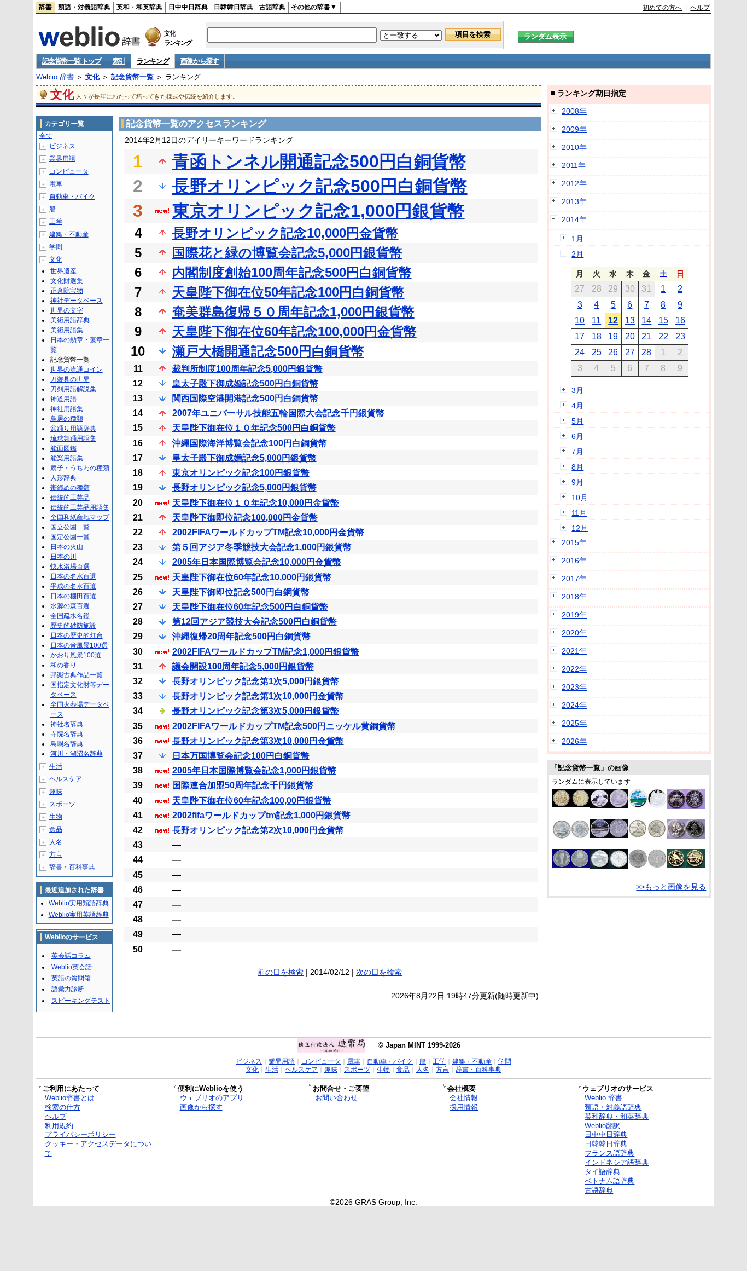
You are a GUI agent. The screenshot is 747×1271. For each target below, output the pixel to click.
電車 (55, 184)
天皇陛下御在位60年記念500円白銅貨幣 (250, 606)
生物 (55, 817)
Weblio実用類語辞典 (79, 903)
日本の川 (63, 557)
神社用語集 (66, 409)
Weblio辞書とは (70, 1098)
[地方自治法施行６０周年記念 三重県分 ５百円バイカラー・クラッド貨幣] (571, 837)
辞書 (45, 7)
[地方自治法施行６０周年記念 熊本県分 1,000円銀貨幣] (647, 805)
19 (613, 336)
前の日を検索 (281, 972)
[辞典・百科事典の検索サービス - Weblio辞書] (89, 43)
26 (613, 352)
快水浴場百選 (70, 566)
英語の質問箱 (71, 978)
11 (596, 320)
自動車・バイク (72, 196)
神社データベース (76, 300)
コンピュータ (69, 171)
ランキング (153, 61)
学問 (55, 247)
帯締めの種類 (70, 488)
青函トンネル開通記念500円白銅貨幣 (319, 161)
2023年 (574, 687)
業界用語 (62, 159)
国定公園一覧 (70, 537)
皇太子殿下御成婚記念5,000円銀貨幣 (244, 458)
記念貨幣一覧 (132, 77)
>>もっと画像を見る (671, 886)
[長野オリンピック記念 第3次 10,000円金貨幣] (686, 864)
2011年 (574, 165)
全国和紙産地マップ (79, 517)
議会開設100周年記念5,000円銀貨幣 (243, 666)
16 (680, 320)
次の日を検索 (379, 972)
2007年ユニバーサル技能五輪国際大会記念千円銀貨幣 (278, 413)
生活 (55, 766)
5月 (577, 421)
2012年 (574, 183)
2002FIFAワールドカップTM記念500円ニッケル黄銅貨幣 (284, 726)
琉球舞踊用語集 (73, 438)
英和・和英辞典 (139, 7)
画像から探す (199, 61)
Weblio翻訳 (602, 1126)
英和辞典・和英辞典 (617, 1116)
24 (580, 352)
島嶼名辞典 (66, 744)
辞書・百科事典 (72, 867)
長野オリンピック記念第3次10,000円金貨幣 (258, 741)
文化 (92, 77)
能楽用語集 (66, 458)
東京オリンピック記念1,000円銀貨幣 (318, 211)
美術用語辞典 (70, 320)
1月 (577, 238)
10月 (579, 497)
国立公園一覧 (70, 527)
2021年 (574, 650)
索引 (119, 61)
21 (646, 336)
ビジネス (62, 146)
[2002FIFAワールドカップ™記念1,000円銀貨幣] (571, 865)
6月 (577, 436)
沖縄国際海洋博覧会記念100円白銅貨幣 (249, 443)
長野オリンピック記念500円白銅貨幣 (320, 186)
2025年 (574, 723)
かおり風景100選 (75, 655)
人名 (55, 842)
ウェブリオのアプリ (212, 1098)
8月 (577, 467)
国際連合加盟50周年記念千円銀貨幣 (242, 785)
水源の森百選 (70, 606)
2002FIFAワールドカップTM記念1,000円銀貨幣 (265, 651)
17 (580, 336)
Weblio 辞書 (55, 77)
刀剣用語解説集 (73, 389)
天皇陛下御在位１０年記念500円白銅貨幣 (254, 427)
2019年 (574, 614)
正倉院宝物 (66, 290)
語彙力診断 (67, 989)
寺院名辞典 (66, 734)
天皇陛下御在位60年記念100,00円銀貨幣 (251, 800)
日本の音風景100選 (79, 645)
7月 (577, 451)
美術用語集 (66, 330)
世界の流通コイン (76, 369)
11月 (579, 513)
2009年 (574, 129)
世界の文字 (66, 310)
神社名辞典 (66, 724)
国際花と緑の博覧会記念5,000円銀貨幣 (287, 252)
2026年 (574, 741)
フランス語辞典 (609, 1153)
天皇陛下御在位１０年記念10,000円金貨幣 (255, 502)
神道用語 (63, 399)
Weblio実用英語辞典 (79, 914)
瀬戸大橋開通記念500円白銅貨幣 (268, 351)
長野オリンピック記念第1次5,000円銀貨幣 (255, 681)
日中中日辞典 (188, 7)
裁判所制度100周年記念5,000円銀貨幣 (247, 368)
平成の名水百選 (73, 586)
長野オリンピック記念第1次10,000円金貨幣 (258, 696)
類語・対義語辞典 (84, 7)
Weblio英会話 (71, 967)
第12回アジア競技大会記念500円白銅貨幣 (254, 621)
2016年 (574, 560)
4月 (577, 405)
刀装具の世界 (70, 379)
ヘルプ (700, 7)
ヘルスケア (65, 779)
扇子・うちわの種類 (79, 468)
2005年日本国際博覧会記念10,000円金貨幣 (256, 562)
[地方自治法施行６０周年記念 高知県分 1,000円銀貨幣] (609, 805)
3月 (577, 390)
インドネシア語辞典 (617, 1162)
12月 (579, 528)
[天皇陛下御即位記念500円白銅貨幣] (686, 806)
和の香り (63, 665)
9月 (577, 482)
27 (630, 352)
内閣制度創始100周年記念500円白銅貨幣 (292, 272)
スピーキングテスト (80, 1000)
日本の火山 (66, 547)
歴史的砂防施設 (73, 625)
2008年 (574, 111)
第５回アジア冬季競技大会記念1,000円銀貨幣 (262, 547)
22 (663, 336)
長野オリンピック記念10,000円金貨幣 (285, 233)
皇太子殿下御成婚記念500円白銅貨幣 (245, 383)
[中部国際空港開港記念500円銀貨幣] (609, 866)
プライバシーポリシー (80, 1134)
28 (646, 352)
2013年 (574, 201)
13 (630, 320)
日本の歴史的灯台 (76, 635)
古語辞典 (272, 7)
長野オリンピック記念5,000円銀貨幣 (244, 487)
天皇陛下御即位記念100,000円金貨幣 (245, 517)
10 (580, 320)
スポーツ (62, 804)
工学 (55, 222)
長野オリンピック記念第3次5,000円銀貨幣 (255, 710)
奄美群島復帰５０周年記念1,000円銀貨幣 (293, 311)
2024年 (574, 705)
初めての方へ (662, 7)
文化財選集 (66, 281)
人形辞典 (63, 478)
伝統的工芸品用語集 (79, 507)
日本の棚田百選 (73, 596)
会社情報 (464, 1098)
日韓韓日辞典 (233, 7)
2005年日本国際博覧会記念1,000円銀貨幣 (254, 770)
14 (646, 320)
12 (613, 320)
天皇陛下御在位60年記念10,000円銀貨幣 (251, 577)
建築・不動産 (69, 234)
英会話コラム (71, 956)
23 (680, 336)
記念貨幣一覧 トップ (71, 61)
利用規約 (59, 1126)
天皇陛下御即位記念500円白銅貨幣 (241, 592)
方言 (55, 854)
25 (597, 352)
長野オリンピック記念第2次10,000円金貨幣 (258, 830)
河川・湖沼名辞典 (76, 754)
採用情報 (464, 1107)
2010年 (574, 147)
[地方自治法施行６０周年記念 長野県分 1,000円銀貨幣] (609, 835)
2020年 (574, 632)
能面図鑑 (63, 448)
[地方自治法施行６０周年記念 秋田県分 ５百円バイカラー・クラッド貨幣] (647, 865)
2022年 (574, 669)
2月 (577, 254)
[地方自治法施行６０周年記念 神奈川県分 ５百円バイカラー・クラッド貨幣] (647, 835)
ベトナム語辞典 (609, 1181)
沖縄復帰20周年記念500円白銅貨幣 (241, 636)
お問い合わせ (336, 1098)
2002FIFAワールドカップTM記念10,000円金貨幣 (268, 532)
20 (630, 336)
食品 (55, 829)
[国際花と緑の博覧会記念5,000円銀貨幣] (686, 835)
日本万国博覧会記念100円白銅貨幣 (241, 755)
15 (663, 320)
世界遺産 (63, 271)
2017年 (574, 578)
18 (597, 336)
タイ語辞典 (602, 1172)
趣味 (55, 791)
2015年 (574, 542)
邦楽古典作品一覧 (76, 675)
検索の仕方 (62, 1107)
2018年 (574, 596)
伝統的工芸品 (70, 497)
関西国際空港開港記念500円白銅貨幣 (245, 398)
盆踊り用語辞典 (73, 428)
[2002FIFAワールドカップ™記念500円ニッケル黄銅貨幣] (571, 804)
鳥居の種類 (66, 419)
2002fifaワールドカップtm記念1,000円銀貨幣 (261, 815)
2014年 (574, 219)
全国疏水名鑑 (70, 616)
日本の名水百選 (73, 576)
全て (45, 135)
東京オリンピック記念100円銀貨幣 (241, 472)
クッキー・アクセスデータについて (98, 1148)
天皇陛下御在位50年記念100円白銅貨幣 (288, 292)
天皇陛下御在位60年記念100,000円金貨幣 (294, 331)
